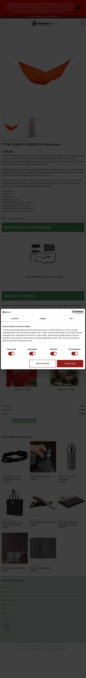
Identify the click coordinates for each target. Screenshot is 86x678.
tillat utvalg (42, 363)
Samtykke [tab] (15, 318)
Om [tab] (71, 318)
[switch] (32, 353)
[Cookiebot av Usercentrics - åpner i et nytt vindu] (73, 312)
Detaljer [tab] (43, 318)
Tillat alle (70, 363)
